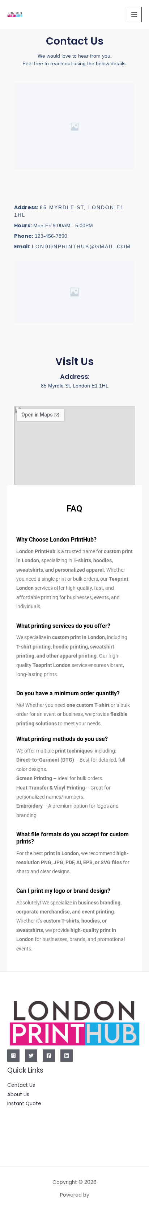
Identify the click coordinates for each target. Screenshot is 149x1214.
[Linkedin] (66, 1055)
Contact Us (21, 1085)
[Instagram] (13, 1055)
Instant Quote (24, 1103)
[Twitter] (31, 1055)
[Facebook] (49, 1055)
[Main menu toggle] (134, 14)
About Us (18, 1094)
